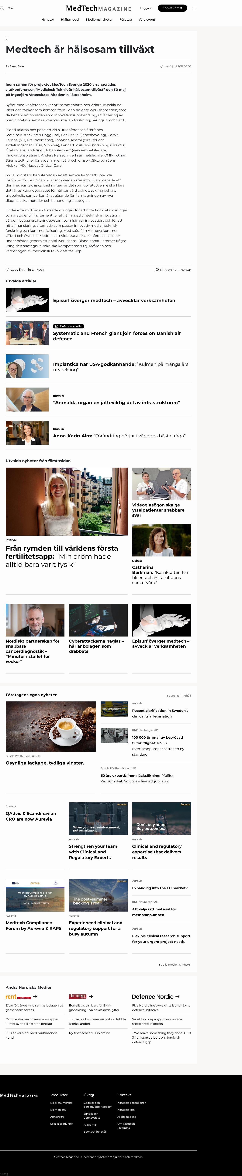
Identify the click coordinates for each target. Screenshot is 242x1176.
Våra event (147, 19)
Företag (125, 19)
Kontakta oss (126, 1109)
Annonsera (57, 1116)
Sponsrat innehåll (95, 1131)
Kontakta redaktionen (131, 1102)
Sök (10, 8)
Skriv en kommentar (175, 269)
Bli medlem (58, 1109)
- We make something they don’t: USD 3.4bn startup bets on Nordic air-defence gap (161, 1037)
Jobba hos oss (126, 1116)
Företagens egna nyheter (31, 695)
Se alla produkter (61, 1123)
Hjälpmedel (70, 19)
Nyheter (47, 19)
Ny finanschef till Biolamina (89, 1033)
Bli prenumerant (61, 1102)
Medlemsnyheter (99, 19)
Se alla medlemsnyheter (175, 964)
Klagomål (90, 1124)
